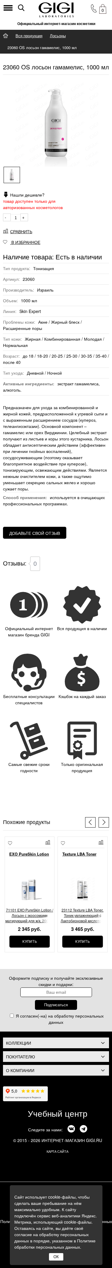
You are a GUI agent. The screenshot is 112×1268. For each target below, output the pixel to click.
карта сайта (57, 1151)
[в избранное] (10, 843)
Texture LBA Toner (79, 854)
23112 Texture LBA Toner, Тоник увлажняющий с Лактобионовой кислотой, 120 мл (82, 915)
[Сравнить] (48, 842)
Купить (29, 942)
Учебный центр (58, 1113)
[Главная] (5, 35)
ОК (56, 1257)
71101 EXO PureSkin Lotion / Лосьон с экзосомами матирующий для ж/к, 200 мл (29, 915)
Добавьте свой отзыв (34, 533)
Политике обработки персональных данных (55, 1244)
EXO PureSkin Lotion (29, 854)
